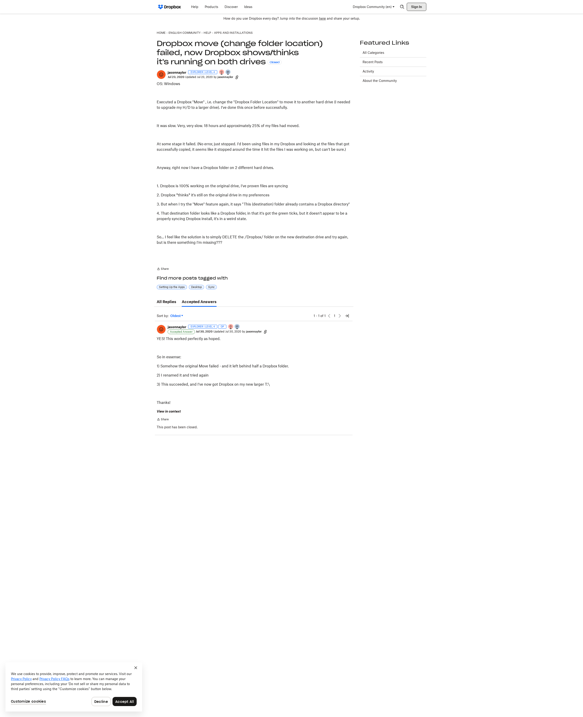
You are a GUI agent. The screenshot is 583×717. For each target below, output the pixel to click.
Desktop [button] (196, 287)
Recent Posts (373, 62)
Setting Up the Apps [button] (172, 287)
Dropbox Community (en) (372, 7)
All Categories (373, 53)
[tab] (166, 302)
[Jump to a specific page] (347, 316)
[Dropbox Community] (169, 6)
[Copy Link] (237, 77)
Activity (368, 71)
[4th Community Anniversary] (222, 72)
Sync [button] (211, 287)
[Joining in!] (228, 72)
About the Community (380, 81)
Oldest (175, 316)
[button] (161, 74)
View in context (169, 411)
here (322, 18)
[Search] (402, 7)
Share (163, 269)
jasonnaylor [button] (177, 72)
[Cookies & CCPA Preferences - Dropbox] (73, 687)
